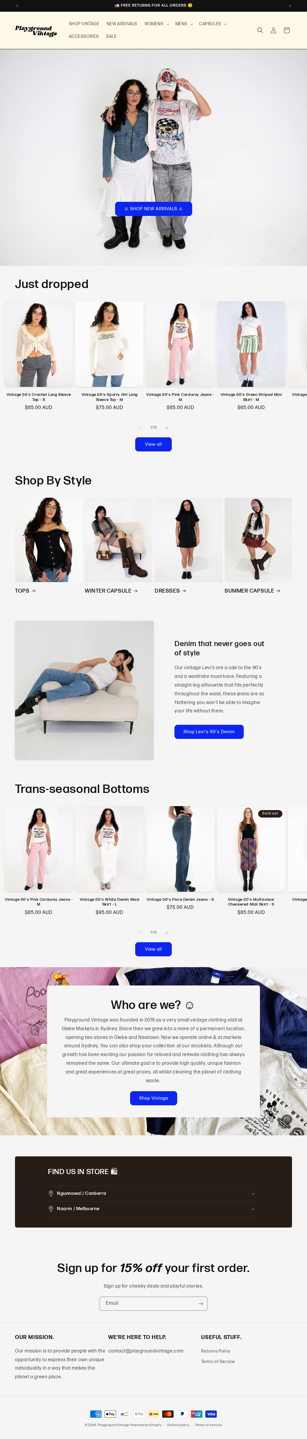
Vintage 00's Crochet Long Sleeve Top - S (39, 397)
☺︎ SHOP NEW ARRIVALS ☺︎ (153, 208)
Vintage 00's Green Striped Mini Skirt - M (251, 397)
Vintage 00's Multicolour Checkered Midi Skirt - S (251, 902)
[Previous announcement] (17, 5)
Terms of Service (218, 1361)
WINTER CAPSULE (108, 591)
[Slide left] (140, 427)
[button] (156, 24)
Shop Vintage (153, 1098)
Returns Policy (215, 1351)
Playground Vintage (113, 1425)
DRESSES (167, 591)
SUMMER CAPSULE (249, 591)
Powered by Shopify (146, 1425)
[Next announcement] (290, 5)
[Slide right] (166, 427)
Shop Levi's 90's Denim (209, 731)
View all (153, 444)
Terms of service (208, 1425)
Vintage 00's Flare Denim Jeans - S (180, 899)
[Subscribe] (200, 1304)
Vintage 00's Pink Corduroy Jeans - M (180, 397)
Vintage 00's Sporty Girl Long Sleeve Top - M (110, 397)
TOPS (22, 591)
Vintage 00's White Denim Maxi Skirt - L (109, 902)
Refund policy (178, 1425)
